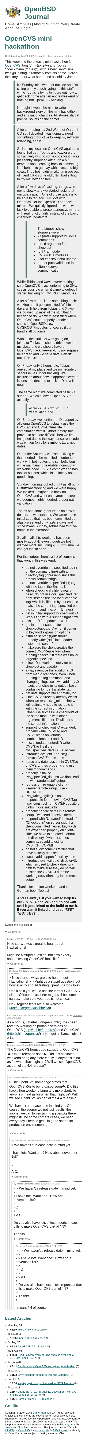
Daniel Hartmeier (42, 1412)
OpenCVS (12, 65)
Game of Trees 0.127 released (35, 1399)
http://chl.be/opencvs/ (24, 1033)
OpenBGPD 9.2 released (32, 1346)
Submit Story (56, 24)
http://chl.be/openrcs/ (40, 1030)
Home (10, 24)
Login (26, 28)
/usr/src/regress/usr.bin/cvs (30, 1008)
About (39, 24)
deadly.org (67, 1424)
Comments (14, 931)
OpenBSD (24, 1430)
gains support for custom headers (46, 1383)
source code (42, 1430)
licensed (60, 1430)
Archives (24, 24)
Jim (20, 1427)
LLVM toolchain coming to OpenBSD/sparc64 (43, 1374)
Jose (8, 1427)
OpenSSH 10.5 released (31, 1338)
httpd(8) (9, 1430)
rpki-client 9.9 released (31, 1329)
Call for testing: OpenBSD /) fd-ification (46, 1366)
